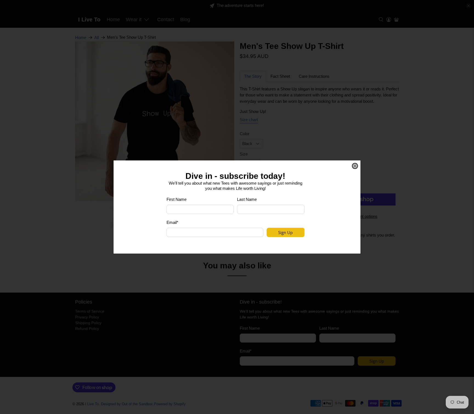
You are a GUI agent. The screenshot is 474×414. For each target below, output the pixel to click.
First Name (177, 199)
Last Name (247, 199)
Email (172, 222)
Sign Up (285, 232)
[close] (355, 166)
